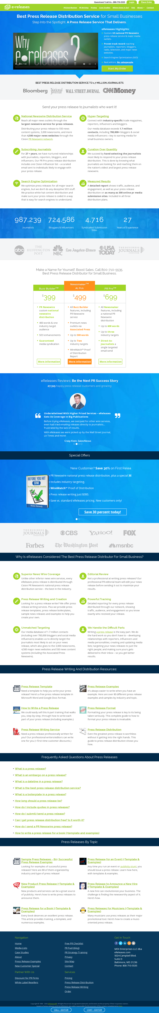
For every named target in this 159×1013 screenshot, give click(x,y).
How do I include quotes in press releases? (42, 807)
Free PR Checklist (74, 943)
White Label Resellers (26, 982)
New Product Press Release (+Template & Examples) (47, 885)
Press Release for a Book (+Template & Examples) (46, 910)
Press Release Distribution (104, 729)
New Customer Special (27, 966)
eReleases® (52, 1004)
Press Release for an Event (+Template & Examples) (114, 861)
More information (49, 361)
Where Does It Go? (121, 7)
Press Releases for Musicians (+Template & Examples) (115, 910)
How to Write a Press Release (40, 708)
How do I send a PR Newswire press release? (43, 826)
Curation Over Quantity (102, 149)
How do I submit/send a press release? (40, 813)
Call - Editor (61, 1009)
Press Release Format (102, 708)
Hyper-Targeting (98, 116)
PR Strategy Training (76, 952)
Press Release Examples (103, 686)
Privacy (68, 957)
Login (131, 2)
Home (18, 943)
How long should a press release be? (38, 800)
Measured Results (99, 181)
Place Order (146, 2)
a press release (104, 631)
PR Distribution (70, 7)
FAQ (133, 7)
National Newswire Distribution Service (46, 116)
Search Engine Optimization (39, 181)
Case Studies (104, 7)
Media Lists (21, 948)
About (140, 7)
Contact (150, 7)
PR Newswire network (41, 139)
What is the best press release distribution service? (48, 788)
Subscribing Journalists (36, 149)
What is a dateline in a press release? (39, 781)
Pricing (94, 7)
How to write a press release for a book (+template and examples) (57, 833)
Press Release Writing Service (40, 729)
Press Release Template (36, 686)
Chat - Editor (94, 1009)
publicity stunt (128, 866)
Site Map (69, 961)
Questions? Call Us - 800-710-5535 (109, 2)
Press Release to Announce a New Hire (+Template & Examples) (112, 885)
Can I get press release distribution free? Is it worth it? (49, 820)
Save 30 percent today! (78, 512)
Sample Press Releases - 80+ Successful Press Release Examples (47, 861)
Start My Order (117, 68)
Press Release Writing (76, 987)
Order (68, 991)
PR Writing (83, 7)
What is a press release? (30, 768)
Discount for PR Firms (27, 978)
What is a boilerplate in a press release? (40, 794)
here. (121, 1006)
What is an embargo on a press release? (40, 775)
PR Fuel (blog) (72, 948)
